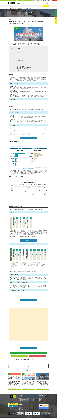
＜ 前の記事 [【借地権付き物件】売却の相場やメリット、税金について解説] (16, 366)
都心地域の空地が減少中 (22, 66)
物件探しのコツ (28, 240)
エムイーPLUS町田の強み (22, 399)
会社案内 (33, 399)
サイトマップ (40, 398)
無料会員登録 (13, 403)
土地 (25, 409)
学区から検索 (20, 407)
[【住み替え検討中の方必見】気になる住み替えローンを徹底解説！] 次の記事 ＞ (40, 366)
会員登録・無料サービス (22, 400)
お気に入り (40, 0)
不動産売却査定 (27, 399)
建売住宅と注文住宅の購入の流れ (21, 60)
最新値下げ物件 (21, 409)
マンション (26, 408)
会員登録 (40, 400)
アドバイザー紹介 (34, 398)
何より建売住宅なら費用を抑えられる (23, 68)
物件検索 (35, 0)
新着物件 (20, 408)
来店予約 (13, 406)
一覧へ (28, 366)
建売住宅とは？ (19, 48)
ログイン (54, 0)
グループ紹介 (33, 400)
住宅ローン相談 (27, 398)
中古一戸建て (26, 407)
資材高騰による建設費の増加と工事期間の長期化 (25, 67)
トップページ (20, 398)
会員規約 (40, 399)
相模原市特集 (33, 407)
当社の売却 (26, 400)
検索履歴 (50, 0)
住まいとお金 (18, 23)
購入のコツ (14, 23)
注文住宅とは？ (19, 52)
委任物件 (20, 410)
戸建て (22, 23)
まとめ (18, 70)
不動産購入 (11, 23)
